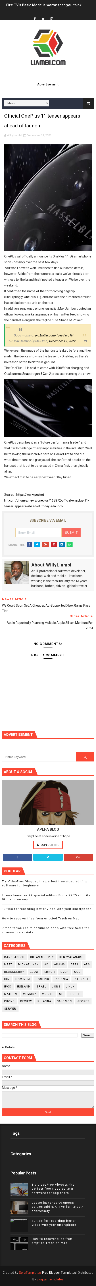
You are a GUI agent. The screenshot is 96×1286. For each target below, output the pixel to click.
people (74, 994)
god (77, 971)
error (49, 971)
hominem (22, 979)
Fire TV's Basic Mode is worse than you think (43, 5)
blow (34, 971)
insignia (61, 979)
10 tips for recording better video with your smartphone (47, 909)
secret (83, 1001)
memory (29, 994)
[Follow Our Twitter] (48, 857)
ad (46, 964)
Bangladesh (14, 957)
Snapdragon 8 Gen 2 (36, 373)
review (26, 1001)
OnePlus (30, 297)
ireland (23, 986)
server (10, 1008)
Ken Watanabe (71, 957)
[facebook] (34, 19)
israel (41, 986)
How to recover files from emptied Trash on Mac (41, 918)
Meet (8, 964)
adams (59, 964)
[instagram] (51, 19)
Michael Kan (28, 964)
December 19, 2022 (62, 341)
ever (65, 971)
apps (74, 964)
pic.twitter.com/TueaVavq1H (54, 335)
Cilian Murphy (42, 957)
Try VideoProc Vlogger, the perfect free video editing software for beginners (53, 1188)
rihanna (44, 1001)
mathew (10, 994)
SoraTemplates (30, 1272)
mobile (48, 994)
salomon (64, 1001)
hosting (42, 979)
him (7, 979)
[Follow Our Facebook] (17, 857)
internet (81, 979)
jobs (56, 986)
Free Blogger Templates (59, 1272)
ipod (8, 986)
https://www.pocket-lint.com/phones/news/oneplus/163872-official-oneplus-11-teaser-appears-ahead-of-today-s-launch (46, 500)
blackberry (14, 971)
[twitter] (43, 19)
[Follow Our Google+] (78, 857)
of (61, 994)
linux (70, 986)
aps (87, 964)
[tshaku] (60, 15)
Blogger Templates (50, 1279)
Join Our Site (49, 844)
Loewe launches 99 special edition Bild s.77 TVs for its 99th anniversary (58, 1206)
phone (9, 1001)
